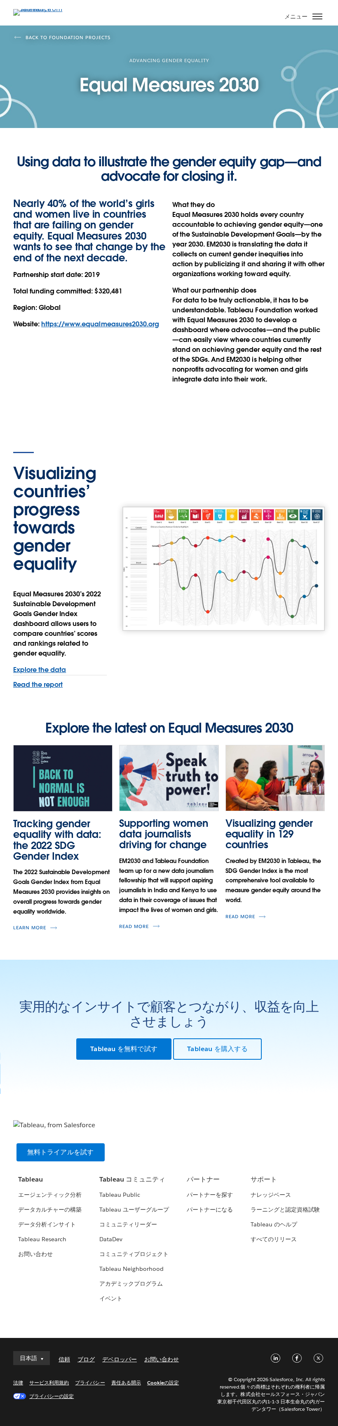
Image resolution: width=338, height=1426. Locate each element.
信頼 (64, 1359)
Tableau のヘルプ (274, 1224)
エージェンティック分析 (50, 1194)
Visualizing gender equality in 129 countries (269, 834)
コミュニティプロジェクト (134, 1254)
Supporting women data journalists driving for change (163, 834)
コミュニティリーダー (128, 1224)
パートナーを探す (210, 1194)
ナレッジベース (271, 1194)
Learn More (29, 928)
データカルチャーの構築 (50, 1209)
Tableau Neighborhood (131, 1268)
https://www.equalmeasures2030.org (100, 324)
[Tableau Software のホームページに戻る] (42, 9)
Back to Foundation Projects (68, 38)
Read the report (38, 684)
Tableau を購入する (217, 1048)
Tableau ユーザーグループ (134, 1209)
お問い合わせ (35, 1254)
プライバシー (90, 1382)
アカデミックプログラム (131, 1283)
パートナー (203, 1179)
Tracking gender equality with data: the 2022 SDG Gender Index (57, 840)
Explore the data (39, 669)
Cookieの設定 (163, 1382)
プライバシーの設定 (51, 1396)
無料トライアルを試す (60, 1152)
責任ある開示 (126, 1382)
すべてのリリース (274, 1239)
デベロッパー (119, 1359)
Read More (240, 917)
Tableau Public (119, 1194)
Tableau (30, 1179)
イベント (110, 1298)
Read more (134, 927)
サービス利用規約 (49, 1382)
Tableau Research (42, 1239)
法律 (18, 1382)
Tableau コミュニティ (132, 1179)
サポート (264, 1179)
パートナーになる (210, 1209)
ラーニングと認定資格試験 (285, 1209)
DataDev (110, 1239)
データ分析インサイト (47, 1224)
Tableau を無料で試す (123, 1048)
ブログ (86, 1359)
